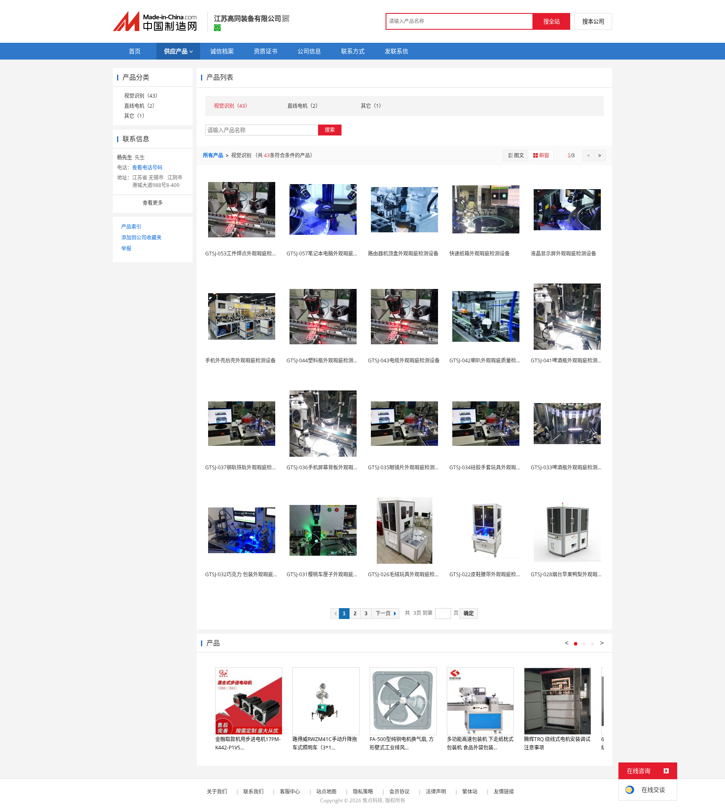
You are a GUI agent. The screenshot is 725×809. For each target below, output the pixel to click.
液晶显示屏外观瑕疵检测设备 (563, 253)
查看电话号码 (147, 167)
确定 (469, 614)
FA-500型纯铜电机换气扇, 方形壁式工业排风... (402, 743)
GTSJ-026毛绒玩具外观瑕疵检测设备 (409, 574)
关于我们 (217, 791)
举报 (126, 248)
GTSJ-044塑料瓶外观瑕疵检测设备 (325, 360)
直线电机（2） (140, 105)
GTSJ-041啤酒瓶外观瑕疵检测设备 (569, 360)
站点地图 (326, 791)
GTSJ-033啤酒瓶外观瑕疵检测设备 (569, 467)
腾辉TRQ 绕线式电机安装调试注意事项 (557, 743)
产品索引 (131, 226)
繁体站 (469, 791)
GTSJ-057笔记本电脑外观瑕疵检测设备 (330, 253)
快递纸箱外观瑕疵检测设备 (479, 253)
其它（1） (135, 116)
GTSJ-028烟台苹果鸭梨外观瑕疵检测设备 (577, 574)
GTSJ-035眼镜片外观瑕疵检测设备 (406, 467)
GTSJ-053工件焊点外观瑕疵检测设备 (246, 253)
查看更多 (153, 202)
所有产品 (213, 155)
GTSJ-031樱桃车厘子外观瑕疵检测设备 (330, 574)
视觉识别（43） (142, 95)
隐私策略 (363, 791)
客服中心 (290, 791)
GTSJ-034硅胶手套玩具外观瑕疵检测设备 (495, 467)
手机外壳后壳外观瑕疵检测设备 (240, 360)
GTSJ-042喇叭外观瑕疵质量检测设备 (490, 360)
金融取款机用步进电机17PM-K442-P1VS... (248, 743)
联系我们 (253, 791)
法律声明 (436, 791)
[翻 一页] (335, 613)
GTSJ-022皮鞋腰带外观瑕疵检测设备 (490, 574)
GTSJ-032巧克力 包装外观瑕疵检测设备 (249, 574)
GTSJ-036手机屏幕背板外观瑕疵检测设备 (332, 467)
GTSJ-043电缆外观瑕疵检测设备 (404, 360)
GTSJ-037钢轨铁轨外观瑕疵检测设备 (246, 467)
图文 (519, 155)
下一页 (383, 614)
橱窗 (544, 155)
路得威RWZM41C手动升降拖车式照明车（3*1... (324, 743)
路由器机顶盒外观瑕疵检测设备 (403, 253)
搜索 (330, 129)
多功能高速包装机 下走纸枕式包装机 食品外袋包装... (480, 743)
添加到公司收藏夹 (141, 237)
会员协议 (399, 791)
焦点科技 (372, 800)
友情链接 (504, 791)
